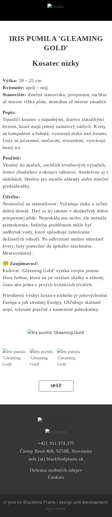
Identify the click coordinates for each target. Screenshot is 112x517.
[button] (15, 352)
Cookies (56, 477)
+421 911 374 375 (56, 443)
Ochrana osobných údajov (56, 470)
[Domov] (56, 5)
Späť (56, 386)
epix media (56, 508)
